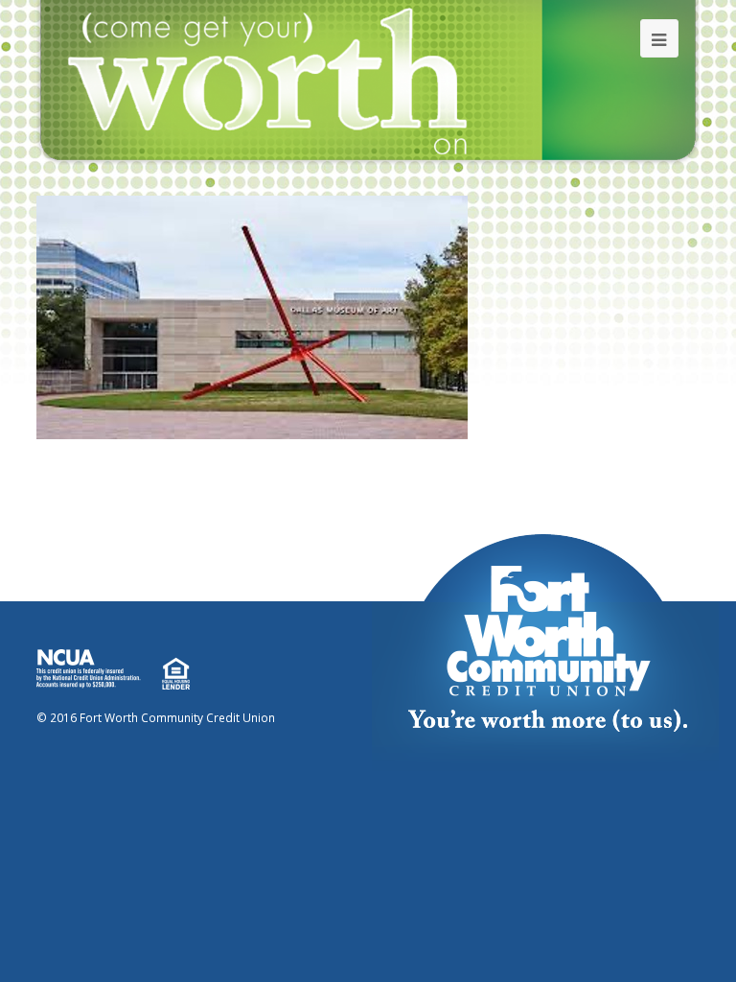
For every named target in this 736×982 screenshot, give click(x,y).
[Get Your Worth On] (367, 81)
